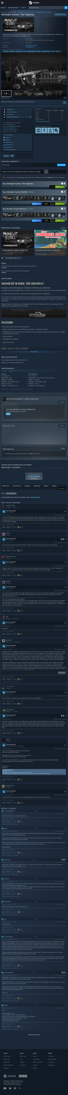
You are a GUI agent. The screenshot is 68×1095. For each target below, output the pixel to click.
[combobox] (47, 7)
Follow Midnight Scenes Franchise (20, 409)
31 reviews (15, 711)
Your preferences (16, 467)
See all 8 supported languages (42, 121)
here (31, 453)
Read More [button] (62, 672)
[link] (48, 203)
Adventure (12, 51)
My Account (51, 1065)
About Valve (23, 1056)
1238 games (8, 711)
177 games (8, 507)
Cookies (35, 1065)
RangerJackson (10, 785)
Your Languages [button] (10, 493)
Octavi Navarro (29, 47)
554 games (8, 618)
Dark (53, 51)
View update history (8, 142)
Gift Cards (6, 1068)
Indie (13, 124)
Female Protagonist (31, 51)
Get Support (51, 1062)
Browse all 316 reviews (34, 1034)
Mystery (38, 51)
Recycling (22, 1065)
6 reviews (8, 535)
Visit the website (7, 135)
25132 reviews (17, 641)
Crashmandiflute (10, 505)
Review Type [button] (5, 485)
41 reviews (8, 787)
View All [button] (63, 228)
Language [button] (27, 485)
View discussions (7, 147)
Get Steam (51, 1056)
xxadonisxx (9, 640)
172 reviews (8, 740)
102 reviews (8, 688)
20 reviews (15, 618)
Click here (49, 177)
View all (63, 448)
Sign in (3, 101)
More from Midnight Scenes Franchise (23, 399)
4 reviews (15, 507)
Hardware (22, 1062)
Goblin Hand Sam (11, 556)
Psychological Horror (46, 51)
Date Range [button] (37, 485)
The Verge (3, 267)
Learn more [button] (61, 165)
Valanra (8, 533)
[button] (3, 8)
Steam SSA (7, 1059)
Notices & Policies (37, 1062)
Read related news (8, 144)
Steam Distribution (8, 1065)
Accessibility (36, 1059)
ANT (7, 616)
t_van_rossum (10, 686)
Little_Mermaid (10, 709)
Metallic (8, 581)
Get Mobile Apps (52, 1059)
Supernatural (18, 51)
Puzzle (57, 51)
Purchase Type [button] (17, 485)
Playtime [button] (46, 485)
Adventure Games (12, 12)
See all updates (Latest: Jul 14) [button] (12, 258)
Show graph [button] (61, 488)
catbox (8, 739)
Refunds (35, 1068)
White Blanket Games (31, 45)
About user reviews (6, 467)
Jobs (21, 1059)
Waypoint (3, 272)
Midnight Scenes (13, 129)
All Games (3, 12)
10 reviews (8, 558)
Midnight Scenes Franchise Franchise (27, 12)
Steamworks (7, 1062)
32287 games (9, 641)
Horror (24, 51)
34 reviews (8, 583)
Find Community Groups (9, 149)
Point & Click (6, 51)
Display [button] (54, 485)
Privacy (35, 1056)
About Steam (7, 1056)
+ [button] (60, 51)
